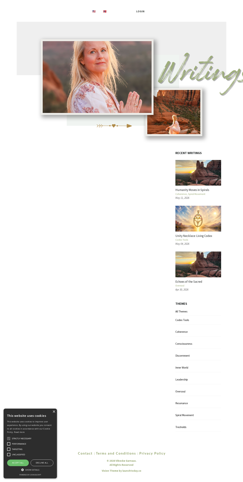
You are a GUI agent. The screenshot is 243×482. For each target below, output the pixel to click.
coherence (181, 194)
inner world (181, 367)
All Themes (181, 311)
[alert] (30, 443)
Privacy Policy (152, 453)
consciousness (183, 343)
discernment (182, 355)
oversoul (179, 285)
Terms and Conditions (116, 453)
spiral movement (196, 194)
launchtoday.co (131, 470)
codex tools (181, 239)
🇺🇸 (94, 11)
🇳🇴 (105, 11)
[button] (30, 469)
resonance (181, 403)
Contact (85, 453)
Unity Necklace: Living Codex (193, 236)
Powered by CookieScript (30, 475)
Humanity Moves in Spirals (192, 190)
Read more (19, 432)
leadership (181, 379)
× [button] (53, 411)
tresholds (180, 427)
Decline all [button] (42, 462)
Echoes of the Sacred (188, 282)
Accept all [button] (18, 462)
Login (140, 11)
